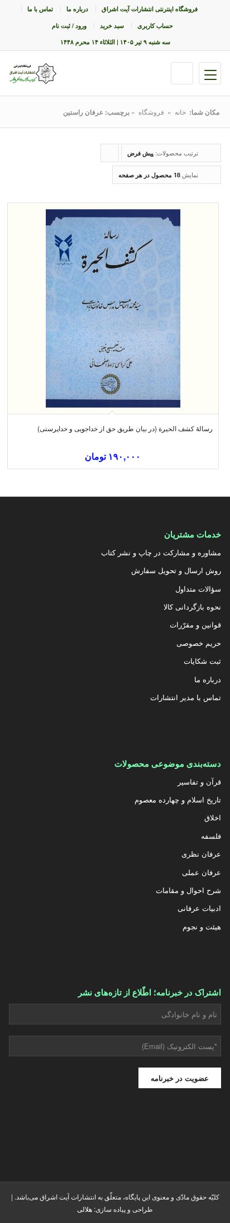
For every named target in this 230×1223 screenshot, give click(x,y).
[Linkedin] (59, 1129)
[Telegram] (87, 1129)
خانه (180, 111)
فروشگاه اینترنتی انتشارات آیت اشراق (150, 8)
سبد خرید (112, 25)
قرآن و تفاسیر (199, 781)
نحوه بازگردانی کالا (192, 606)
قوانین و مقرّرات (195, 624)
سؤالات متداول (198, 588)
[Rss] (31, 1129)
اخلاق (212, 817)
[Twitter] (199, 1129)
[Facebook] (115, 1129)
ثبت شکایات (202, 660)
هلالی (84, 1208)
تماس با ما (40, 8)
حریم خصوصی (198, 643)
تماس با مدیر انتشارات (185, 697)
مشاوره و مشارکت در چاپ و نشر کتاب (161, 552)
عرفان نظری (201, 853)
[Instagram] (171, 1129)
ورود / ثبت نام (69, 25)
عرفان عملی (201, 872)
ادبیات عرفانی (199, 908)
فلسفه (211, 835)
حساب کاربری (155, 25)
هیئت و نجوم (202, 926)
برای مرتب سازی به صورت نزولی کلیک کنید (109, 155)
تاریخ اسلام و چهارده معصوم (178, 799)
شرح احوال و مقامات (188, 890)
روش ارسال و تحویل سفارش (176, 570)
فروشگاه (151, 111)
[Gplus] (143, 1129)
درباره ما (77, 8)
